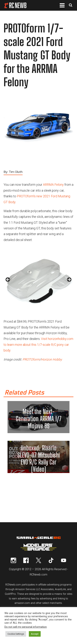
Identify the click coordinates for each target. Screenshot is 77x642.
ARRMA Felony (53, 184)
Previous (8, 280)
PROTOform (31, 359)
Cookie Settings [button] (16, 634)
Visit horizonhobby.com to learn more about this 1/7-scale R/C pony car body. (38, 344)
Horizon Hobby (51, 359)
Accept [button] (34, 634)
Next (69, 280)
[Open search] (70, 5)
